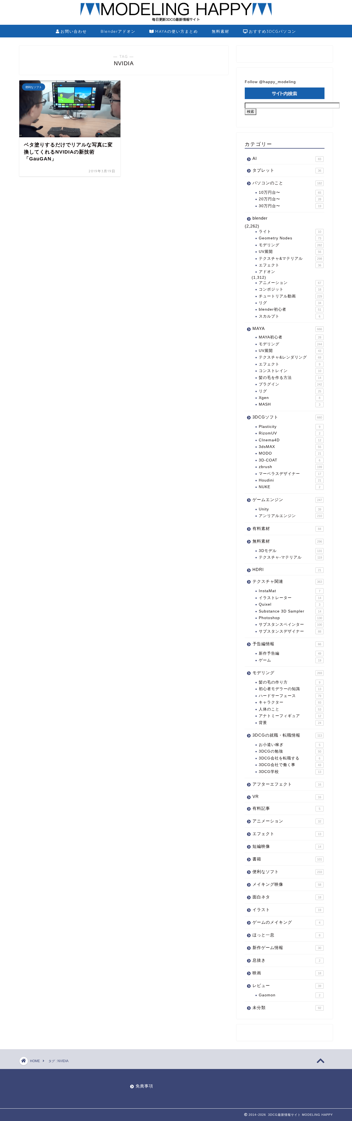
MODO (290, 453)
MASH (289, 404)
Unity (290, 509)
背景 (290, 723)
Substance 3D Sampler (290, 611)
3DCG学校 (290, 772)
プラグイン (290, 384)
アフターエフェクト (286, 784)
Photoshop (290, 618)
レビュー (286, 985)
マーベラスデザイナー (290, 474)
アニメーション (290, 283)
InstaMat (289, 591)
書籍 (287, 859)
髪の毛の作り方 (289, 682)
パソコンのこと (287, 183)
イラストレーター (290, 598)
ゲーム (290, 660)
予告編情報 (286, 643)
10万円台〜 (290, 192)
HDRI (286, 569)
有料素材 (286, 528)
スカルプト (289, 316)
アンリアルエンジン (290, 516)
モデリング (290, 245)
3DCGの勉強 (290, 751)
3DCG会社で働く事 (290, 765)
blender (260, 218)
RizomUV (289, 433)
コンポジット (290, 289)
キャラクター (290, 702)
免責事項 (144, 1086)
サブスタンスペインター (290, 624)
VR (286, 796)
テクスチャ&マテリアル (290, 258)
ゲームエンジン (287, 499)
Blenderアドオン (118, 31)
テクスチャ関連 (287, 581)
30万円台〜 (290, 206)
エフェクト (290, 265)
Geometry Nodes (290, 238)
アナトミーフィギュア (290, 716)
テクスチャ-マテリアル (290, 557)
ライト (290, 231)
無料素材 (220, 31)
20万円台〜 (290, 199)
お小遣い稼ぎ (289, 745)
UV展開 (290, 252)
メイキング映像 (286, 884)
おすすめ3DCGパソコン (272, 31)
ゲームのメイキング (286, 922)
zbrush (290, 467)
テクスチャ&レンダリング (290, 357)
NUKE (289, 487)
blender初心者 (290, 309)
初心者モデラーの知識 (290, 689)
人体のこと (290, 709)
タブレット (286, 170)
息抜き (286, 960)
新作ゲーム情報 (286, 947)
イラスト (286, 909)
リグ (290, 303)
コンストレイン (290, 371)
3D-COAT (289, 460)
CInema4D (290, 440)
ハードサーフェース (290, 696)
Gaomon (289, 995)
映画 (286, 972)
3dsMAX (290, 447)
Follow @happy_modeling (270, 82)
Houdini (290, 480)
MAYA (287, 328)
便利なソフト (287, 871)
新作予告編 (290, 653)
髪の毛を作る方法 (290, 378)
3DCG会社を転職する (289, 758)
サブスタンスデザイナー (290, 631)
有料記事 (286, 808)
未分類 (286, 1007)
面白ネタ (286, 897)
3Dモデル (290, 551)
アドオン (267, 272)
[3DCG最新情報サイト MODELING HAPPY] (176, 20)
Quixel (289, 604)
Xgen (289, 398)
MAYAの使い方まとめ (176, 31)
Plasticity (289, 427)
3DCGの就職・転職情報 (287, 735)
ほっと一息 (286, 935)
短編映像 (286, 846)
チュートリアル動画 (290, 296)
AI (286, 158)
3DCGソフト (287, 417)
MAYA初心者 (290, 337)
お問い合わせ (74, 31)
